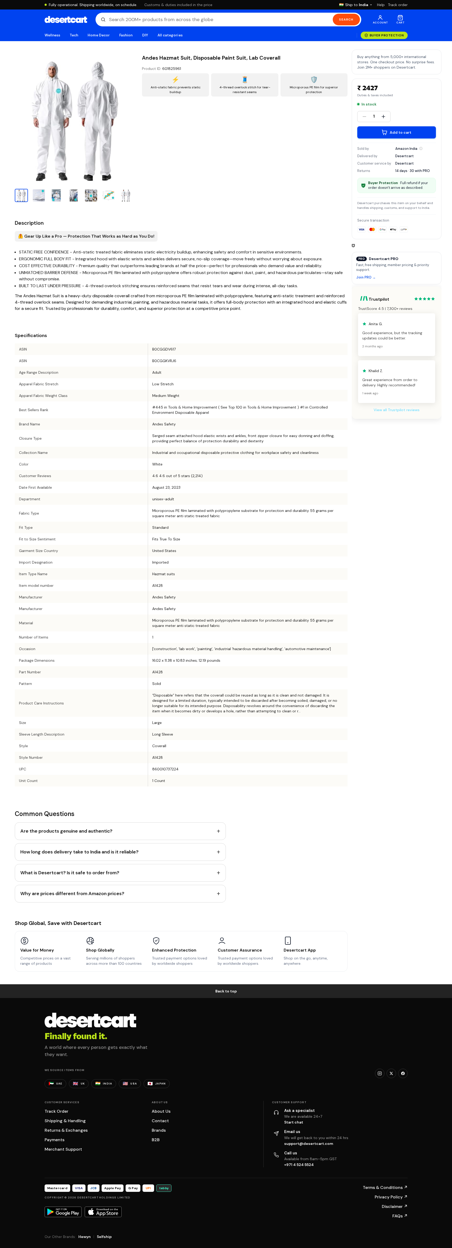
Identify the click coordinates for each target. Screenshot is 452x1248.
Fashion (125, 35)
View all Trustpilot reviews (397, 409)
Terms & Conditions (385, 1187)
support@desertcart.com (308, 1143)
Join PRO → (366, 278)
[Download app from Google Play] (63, 1212)
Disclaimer (395, 1206)
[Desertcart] (66, 19)
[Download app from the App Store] (103, 1212)
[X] (391, 1073)
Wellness (52, 35)
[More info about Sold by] (420, 148)
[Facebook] (403, 1073)
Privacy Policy (391, 1197)
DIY (145, 35)
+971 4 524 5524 (299, 1164)
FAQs (400, 1216)
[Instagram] (379, 1073)
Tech (74, 35)
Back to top (226, 991)
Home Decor (99, 35)
